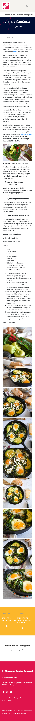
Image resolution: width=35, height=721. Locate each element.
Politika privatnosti (8, 713)
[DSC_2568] (17, 342)
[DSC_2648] (17, 433)
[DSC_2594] (17, 584)
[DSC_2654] (17, 523)
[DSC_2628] (17, 554)
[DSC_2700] (17, 402)
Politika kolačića (20, 713)
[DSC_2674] (17, 372)
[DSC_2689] (17, 463)
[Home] (17, 14)
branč (15, 52)
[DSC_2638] (17, 493)
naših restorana (26, 134)
